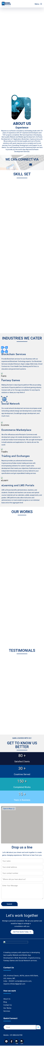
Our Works (7, 1008)
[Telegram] (13, 164)
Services (6, 1011)
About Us (6, 999)
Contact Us (7, 1005)
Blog (5, 1002)
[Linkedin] (24, 164)
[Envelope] (30, 164)
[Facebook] (18, 164)
